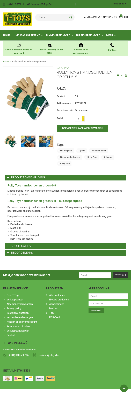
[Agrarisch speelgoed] (17, 19)
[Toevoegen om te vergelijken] (121, 75)
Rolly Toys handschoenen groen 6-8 (29, 61)
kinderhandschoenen (70, 157)
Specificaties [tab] (21, 246)
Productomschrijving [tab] (28, 177)
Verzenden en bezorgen (20, 317)
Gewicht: (61, 96)
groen (82, 151)
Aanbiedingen (56, 304)
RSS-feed (54, 317)
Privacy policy (14, 308)
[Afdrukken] (125, 75)
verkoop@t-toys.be (49, 355)
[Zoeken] (71, 17)
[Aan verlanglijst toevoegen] (118, 75)
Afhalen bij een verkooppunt (22, 321)
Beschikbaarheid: (65, 110)
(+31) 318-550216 (19, 355)
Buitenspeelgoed (88, 35)
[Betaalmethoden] (7, 378)
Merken (53, 308)
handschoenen (99, 151)
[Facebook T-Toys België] (76, 4)
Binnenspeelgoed (58, 35)
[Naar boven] (124, 388)
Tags (52, 313)
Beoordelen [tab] (22, 252)
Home (6, 35)
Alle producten (57, 295)
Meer (109, 35)
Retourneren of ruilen (18, 326)
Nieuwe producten (59, 299)
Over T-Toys (13, 295)
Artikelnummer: (64, 103)
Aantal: (60, 118)
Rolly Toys (63, 68)
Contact (11, 335)
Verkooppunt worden (18, 330)
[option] (10, 141)
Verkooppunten (15, 299)
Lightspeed (71, 393)
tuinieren (108, 157)
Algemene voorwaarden (20, 304)
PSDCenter (48, 393)
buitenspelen (66, 151)
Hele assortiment (28, 35)
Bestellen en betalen (18, 313)
